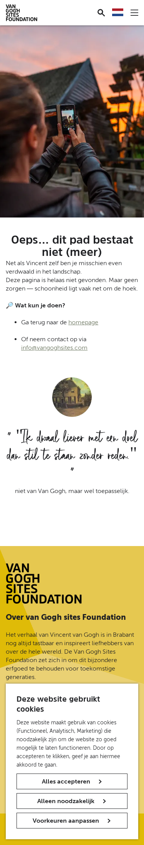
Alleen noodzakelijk (65, 801)
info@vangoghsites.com (54, 347)
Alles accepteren (66, 781)
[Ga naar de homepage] (44, 583)
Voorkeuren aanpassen (66, 820)
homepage (83, 322)
